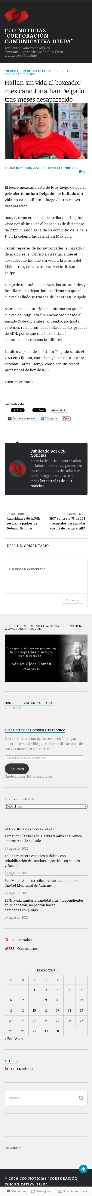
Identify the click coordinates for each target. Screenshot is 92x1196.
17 (57, 1010)
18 (69, 1010)
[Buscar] (81, 1098)
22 (34, 1020)
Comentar (72, 600)
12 (81, 1000)
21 (22, 1020)
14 (22, 1010)
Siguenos (17, 768)
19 (81, 1010)
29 (34, 1031)
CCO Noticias (67, 167)
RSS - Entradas (20, 940)
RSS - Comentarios (23, 948)
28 (23, 1031)
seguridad (62, 71)
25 (69, 1020)
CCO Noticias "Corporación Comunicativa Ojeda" (39, 35)
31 (57, 1031)
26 (81, 1020)
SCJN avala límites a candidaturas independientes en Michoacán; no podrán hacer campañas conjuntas (44, 905)
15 (34, 1010)
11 (69, 1000)
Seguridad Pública (20, 74)
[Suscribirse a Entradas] (6, 940)
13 (10, 1010)
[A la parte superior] (83, 1169)
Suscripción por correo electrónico (35, 730)
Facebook (13, 1148)
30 (46, 1031)
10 (57, 1000)
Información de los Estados (28, 71)
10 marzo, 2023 (28, 167)
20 (11, 1020)
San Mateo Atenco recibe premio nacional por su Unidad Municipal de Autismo (43, 883)
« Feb (9, 1038)
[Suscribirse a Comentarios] (6, 948)
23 (45, 1020)
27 (11, 1031)
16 (46, 1010)
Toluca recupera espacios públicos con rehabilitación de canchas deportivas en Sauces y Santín (42, 860)
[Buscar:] (46, 1098)
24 (57, 1020)
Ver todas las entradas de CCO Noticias (51, 480)
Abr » (19, 1038)
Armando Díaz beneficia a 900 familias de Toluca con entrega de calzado (43, 838)
